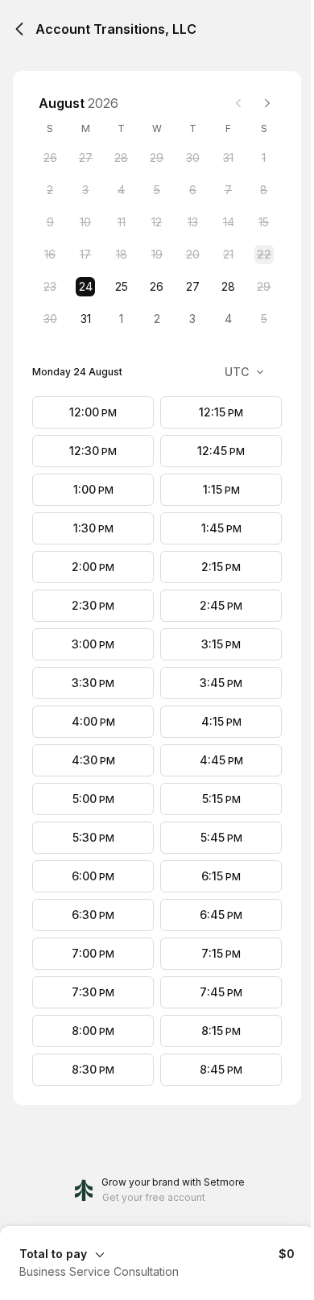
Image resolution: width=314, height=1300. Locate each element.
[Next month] (267, 103)
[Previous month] (238, 103)
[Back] (19, 29)
